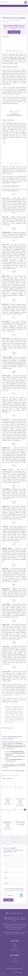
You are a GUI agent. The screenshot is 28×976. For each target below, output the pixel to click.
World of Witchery (7, 804)
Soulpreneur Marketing (17, 972)
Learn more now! (20, 770)
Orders (14, 960)
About (14, 945)
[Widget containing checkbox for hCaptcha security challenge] (13, 895)
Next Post (14, 841)
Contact (15, 947)
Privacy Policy (14, 950)
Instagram (21, 720)
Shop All (15, 958)
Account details (14, 961)
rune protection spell (7, 695)
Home (14, 944)
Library (14, 949)
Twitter (8, 722)
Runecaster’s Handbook (17, 700)
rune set (21, 135)
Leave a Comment (6, 20)
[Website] (13, 884)
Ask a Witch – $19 (14, 32)
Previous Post (14, 838)
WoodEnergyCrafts (17, 51)
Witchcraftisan (15, 20)
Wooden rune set (14, 163)
